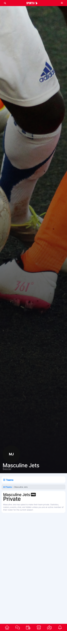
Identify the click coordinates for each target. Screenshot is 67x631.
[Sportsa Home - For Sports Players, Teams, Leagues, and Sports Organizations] (33, 3)
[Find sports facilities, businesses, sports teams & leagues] (49, 627)
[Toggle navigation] (62, 3)
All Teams (7, 487)
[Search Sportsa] (5, 3)
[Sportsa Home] (7, 627)
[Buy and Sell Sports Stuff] (39, 627)
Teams (9, 480)
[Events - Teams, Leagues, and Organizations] (28, 627)
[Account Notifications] (60, 627)
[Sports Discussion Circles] (17, 627)
